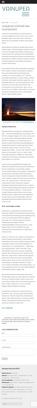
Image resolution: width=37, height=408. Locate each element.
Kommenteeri (6, 347)
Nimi (3, 333)
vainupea (23, 318)
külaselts (7, 321)
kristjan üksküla (21, 319)
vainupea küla (16, 318)
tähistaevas (27, 321)
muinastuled (5, 319)
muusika (32, 319)
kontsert (27, 319)
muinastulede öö (8, 318)
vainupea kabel (12, 319)
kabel (3, 321)
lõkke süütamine (14, 321)
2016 (27, 318)
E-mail (4, 340)
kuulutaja (4, 323)
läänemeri (21, 321)
